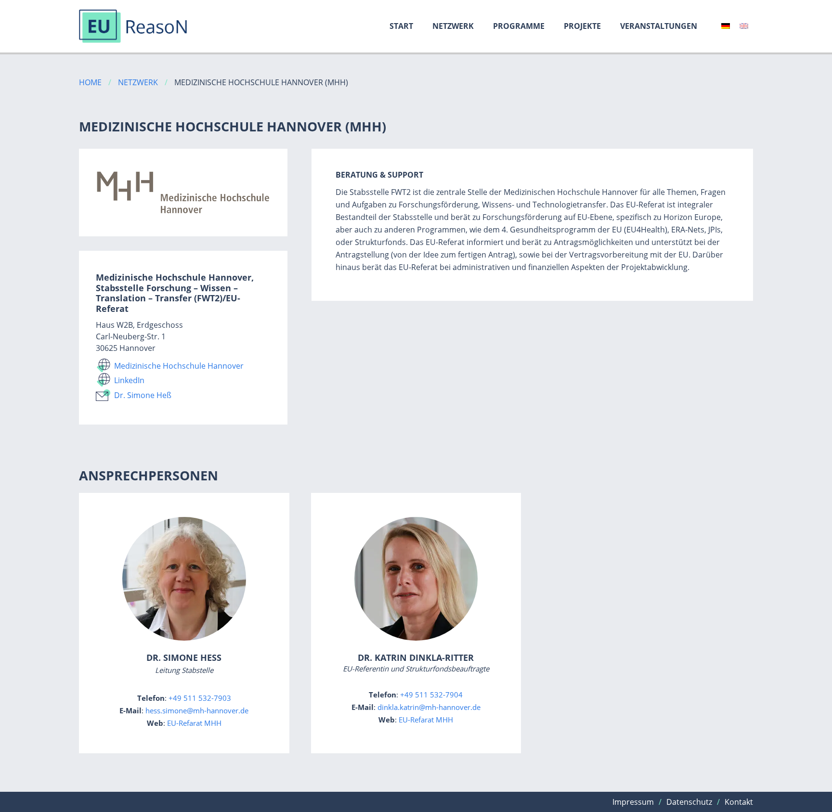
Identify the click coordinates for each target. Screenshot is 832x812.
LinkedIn (129, 380)
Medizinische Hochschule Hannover (179, 366)
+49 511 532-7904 (431, 694)
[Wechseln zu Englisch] (744, 26)
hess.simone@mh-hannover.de (196, 710)
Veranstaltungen (658, 26)
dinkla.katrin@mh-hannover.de (429, 707)
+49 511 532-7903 (200, 698)
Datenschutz (689, 802)
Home (90, 82)
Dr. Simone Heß (142, 395)
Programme (519, 26)
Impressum (633, 802)
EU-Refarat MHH (194, 723)
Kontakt (739, 802)
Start (401, 26)
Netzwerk (453, 26)
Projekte (582, 26)
